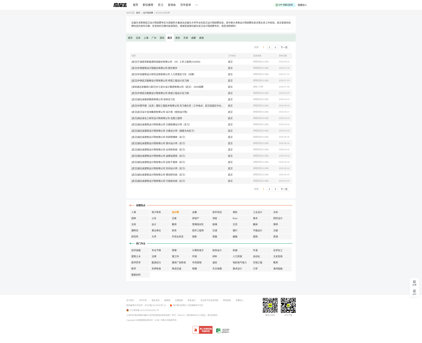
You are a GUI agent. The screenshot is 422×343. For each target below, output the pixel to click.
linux (235, 218)
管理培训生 (198, 224)
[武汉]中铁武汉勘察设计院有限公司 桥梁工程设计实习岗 (160, 80)
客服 (214, 236)
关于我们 (130, 300)
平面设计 (257, 230)
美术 (255, 218)
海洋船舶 (278, 268)
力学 (255, 268)
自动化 (256, 256)
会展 (194, 212)
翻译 (255, 224)
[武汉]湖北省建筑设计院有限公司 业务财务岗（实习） (159, 149)
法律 (154, 256)
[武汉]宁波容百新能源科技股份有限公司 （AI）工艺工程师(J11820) (166, 61)
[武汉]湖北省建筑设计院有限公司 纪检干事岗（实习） (159, 162)
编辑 (235, 236)
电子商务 (156, 212)
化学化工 (278, 250)
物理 (194, 268)
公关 (154, 218)
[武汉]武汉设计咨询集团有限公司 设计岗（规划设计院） (160, 112)
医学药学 (136, 262)
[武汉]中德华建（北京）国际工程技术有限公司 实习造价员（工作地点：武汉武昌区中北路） (179, 105)
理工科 (175, 256)
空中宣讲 (185, 4)
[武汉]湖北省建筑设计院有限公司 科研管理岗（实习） (159, 137)
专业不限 (156, 250)
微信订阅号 (270, 315)
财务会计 (217, 250)
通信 (214, 262)
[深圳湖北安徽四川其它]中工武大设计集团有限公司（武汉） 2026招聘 (167, 87)
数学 (133, 268)
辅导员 (134, 230)
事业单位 (156, 230)
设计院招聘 (148, 13)
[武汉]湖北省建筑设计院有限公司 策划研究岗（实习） (159, 174)
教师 (174, 224)
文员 (235, 224)
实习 (160, 4)
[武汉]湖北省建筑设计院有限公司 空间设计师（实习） (159, 168)
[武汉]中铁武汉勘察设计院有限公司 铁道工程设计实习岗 (160, 93)
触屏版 (167, 300)
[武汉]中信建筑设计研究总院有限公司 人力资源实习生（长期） (164, 74)
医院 (255, 236)
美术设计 (237, 268)
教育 (275, 262)
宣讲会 (172, 4)
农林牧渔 (156, 268)
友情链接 (179, 300)
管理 (174, 250)
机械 (235, 250)
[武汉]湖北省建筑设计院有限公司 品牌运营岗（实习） (159, 155)
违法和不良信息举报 (209, 300)
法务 (133, 224)
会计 (154, 224)
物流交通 (176, 268)
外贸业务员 (177, 236)
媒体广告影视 (179, 262)
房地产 (195, 218)
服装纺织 (136, 274)
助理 (214, 224)
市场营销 (196, 262)
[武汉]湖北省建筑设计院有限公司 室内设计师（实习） (159, 143)
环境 (194, 256)
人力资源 (237, 256)
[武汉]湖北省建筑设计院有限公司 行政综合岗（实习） (159, 181)
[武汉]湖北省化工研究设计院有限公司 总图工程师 (157, 118)
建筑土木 (136, 256)
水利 (275, 212)
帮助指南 (227, 300)
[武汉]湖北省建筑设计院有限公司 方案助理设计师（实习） (161, 124)
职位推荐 (148, 4)
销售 (194, 236)
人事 (133, 212)
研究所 (134, 236)
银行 (235, 230)
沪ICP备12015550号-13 (155, 305)
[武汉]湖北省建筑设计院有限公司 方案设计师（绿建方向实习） (164, 130)
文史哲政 (278, 256)
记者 (174, 218)
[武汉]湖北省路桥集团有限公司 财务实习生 (153, 99)
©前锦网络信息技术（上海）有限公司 (152, 320)
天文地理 (217, 268)
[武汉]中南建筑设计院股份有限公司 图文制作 (154, 68)
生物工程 (257, 262)
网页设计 (278, 218)
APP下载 (288, 315)
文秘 (275, 230)
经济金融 (136, 250)
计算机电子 (198, 250)
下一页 (284, 47)
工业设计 (257, 212)
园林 (133, 218)
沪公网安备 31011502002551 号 (144, 310)
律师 (275, 224)
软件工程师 (198, 230)
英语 (275, 236)
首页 (135, 4)
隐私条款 (156, 300)
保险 (235, 212)
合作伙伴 (143, 300)
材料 (214, 256)
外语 (255, 250)
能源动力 (156, 262)
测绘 (214, 218)
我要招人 (302, 5)
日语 (214, 230)
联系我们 (192, 300)
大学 (154, 236)
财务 (174, 230)
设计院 (175, 212)
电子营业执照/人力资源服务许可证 (188, 305)
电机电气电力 (240, 262)
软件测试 (217, 212)
